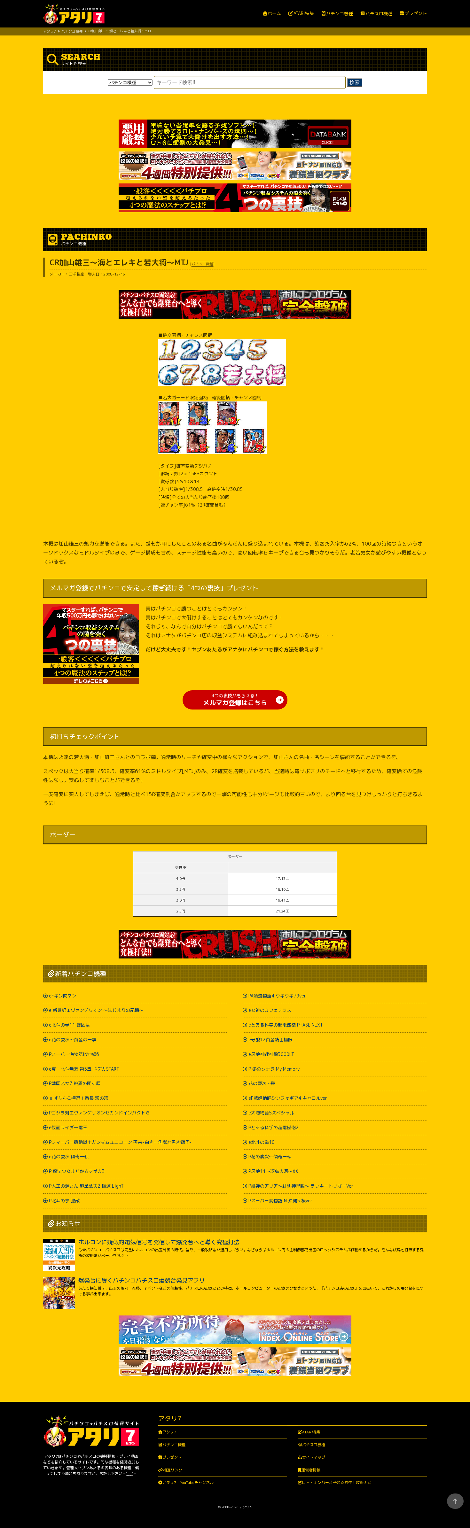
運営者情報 (310, 1470)
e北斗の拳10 (261, 1142)
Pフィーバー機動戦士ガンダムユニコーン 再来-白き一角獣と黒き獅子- (120, 1142)
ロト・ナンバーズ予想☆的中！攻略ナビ (336, 1482)
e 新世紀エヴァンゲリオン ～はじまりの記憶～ (96, 1010)
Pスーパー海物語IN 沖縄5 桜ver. (280, 1201)
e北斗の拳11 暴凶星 (69, 1025)
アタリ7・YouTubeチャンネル (188, 1482)
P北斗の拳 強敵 (64, 1201)
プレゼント (415, 13)
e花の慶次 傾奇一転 (69, 1156)
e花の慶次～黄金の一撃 (72, 1039)
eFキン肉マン (62, 996)
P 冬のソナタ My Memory (274, 1069)
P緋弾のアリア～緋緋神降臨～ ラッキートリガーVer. (301, 1186)
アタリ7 (169, 1432)
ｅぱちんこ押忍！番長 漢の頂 (78, 1098)
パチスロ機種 (378, 14)
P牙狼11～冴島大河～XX (273, 1171)
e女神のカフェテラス (269, 1010)
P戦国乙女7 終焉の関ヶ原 (74, 1083)
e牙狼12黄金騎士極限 (270, 1039)
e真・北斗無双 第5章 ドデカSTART (84, 1069)
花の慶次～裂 (261, 1083)
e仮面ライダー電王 (68, 1127)
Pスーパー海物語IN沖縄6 (74, 1054)
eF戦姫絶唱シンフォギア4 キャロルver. (287, 1098)
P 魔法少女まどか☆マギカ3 (77, 1171)
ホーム (274, 13)
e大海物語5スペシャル (271, 1113)
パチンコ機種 (339, 14)
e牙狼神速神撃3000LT (271, 1054)
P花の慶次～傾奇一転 (269, 1156)
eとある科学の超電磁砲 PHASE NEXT (285, 1025)
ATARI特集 (304, 13)
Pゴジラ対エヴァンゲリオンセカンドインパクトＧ (99, 1113)
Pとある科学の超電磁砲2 (273, 1127)
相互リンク (172, 1470)
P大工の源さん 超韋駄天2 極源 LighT (86, 1186)
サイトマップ (313, 1457)
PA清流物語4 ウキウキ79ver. (277, 996)
